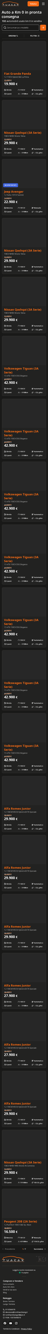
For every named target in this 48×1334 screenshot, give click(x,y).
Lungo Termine (9, 1304)
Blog (5, 1292)
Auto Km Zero (8, 1287)
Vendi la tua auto (10, 1290)
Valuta (33, 3)
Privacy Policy (26, 1329)
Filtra (33, 36)
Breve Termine (9, 1301)
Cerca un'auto (8, 1284)
